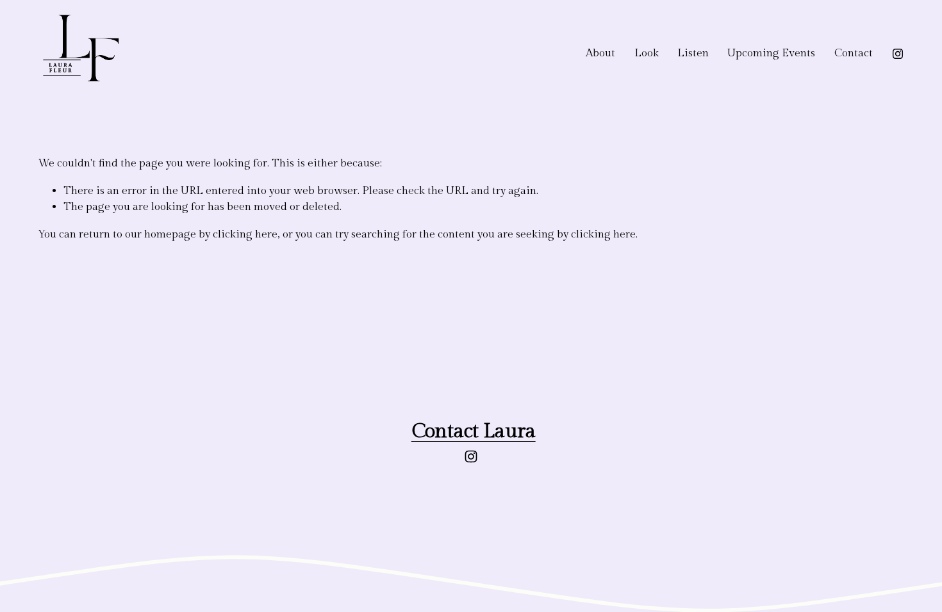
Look (646, 53)
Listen (693, 53)
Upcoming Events (771, 53)
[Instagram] (897, 53)
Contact (853, 53)
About (600, 53)
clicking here (245, 234)
